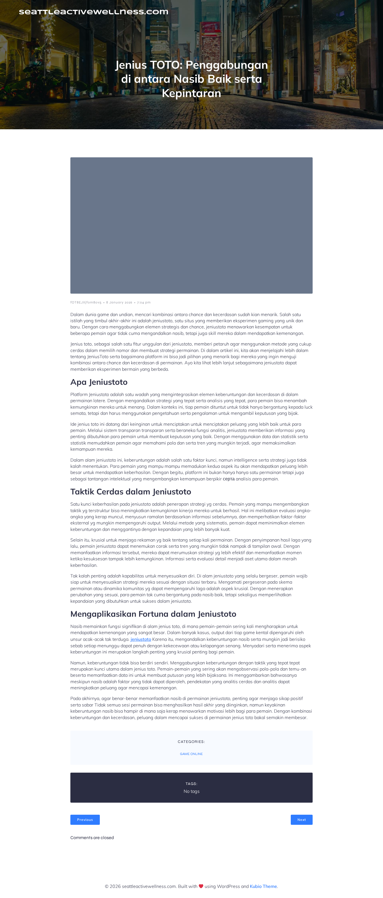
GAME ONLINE (191, 754)
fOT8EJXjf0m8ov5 (85, 302)
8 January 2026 (119, 302)
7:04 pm (144, 302)
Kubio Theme (263, 886)
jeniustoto (141, 639)
